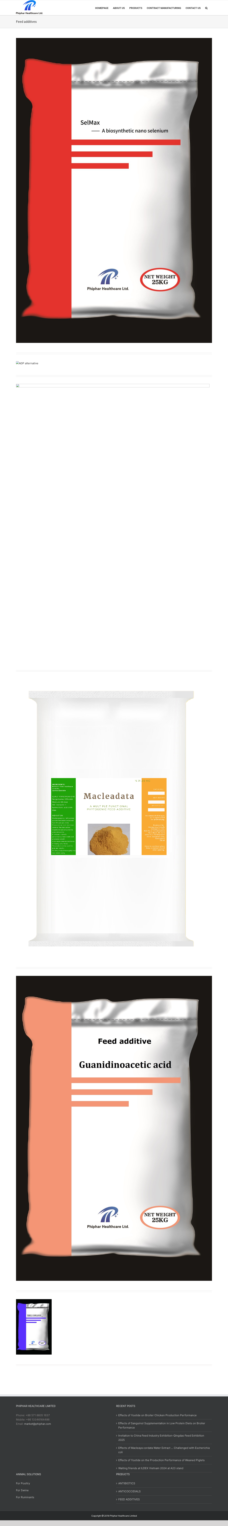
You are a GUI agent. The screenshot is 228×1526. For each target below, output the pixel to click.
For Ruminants (25, 1497)
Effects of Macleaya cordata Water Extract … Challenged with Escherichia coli (164, 1450)
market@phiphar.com (37, 1423)
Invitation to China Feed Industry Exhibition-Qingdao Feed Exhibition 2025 (161, 1438)
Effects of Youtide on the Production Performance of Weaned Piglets (161, 1460)
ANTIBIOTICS (126, 1483)
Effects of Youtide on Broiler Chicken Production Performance (157, 1415)
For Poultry (23, 1483)
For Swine (22, 1490)
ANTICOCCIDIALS (129, 1491)
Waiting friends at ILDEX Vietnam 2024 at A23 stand (150, 1468)
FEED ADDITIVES (129, 1499)
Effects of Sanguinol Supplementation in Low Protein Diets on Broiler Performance (161, 1425)
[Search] (206, 7)
